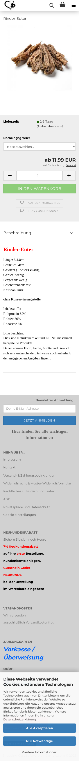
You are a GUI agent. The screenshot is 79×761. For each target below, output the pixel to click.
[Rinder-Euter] (39, 58)
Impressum (12, 459)
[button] (9, 175)
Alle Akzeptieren (39, 728)
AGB (6, 499)
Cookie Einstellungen (19, 515)
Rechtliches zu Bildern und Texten (29, 491)
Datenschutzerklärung (19, 719)
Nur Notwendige (39, 741)
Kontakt (9, 467)
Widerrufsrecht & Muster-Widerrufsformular (37, 483)
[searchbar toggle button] (51, 5)
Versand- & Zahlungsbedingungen (29, 475)
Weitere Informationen (39, 752)
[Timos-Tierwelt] (8, 5)
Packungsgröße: (16, 138)
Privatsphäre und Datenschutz (26, 507)
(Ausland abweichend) (50, 126)
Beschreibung (17, 232)
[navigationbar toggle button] (73, 5)
